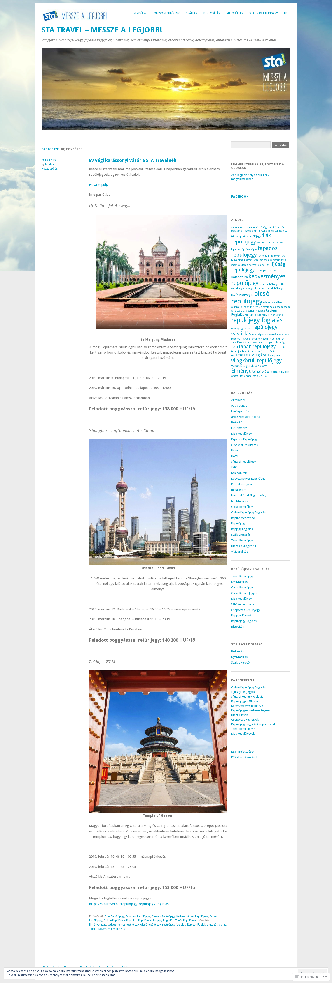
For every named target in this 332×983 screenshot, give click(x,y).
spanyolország (276, 342)
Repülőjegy (145, 920)
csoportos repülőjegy (248, 236)
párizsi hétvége (256, 310)
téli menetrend (281, 351)
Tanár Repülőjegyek (243, 728)
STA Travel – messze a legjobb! (102, 29)
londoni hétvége (268, 284)
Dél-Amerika (239, 428)
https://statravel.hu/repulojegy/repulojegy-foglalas (129, 904)
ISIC (234, 467)
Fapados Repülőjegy (138, 916)
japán (266, 270)
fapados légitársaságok (244, 249)
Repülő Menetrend (243, 518)
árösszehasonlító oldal (246, 416)
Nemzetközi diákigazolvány (248, 495)
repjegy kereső (253, 314)
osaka (279, 306)
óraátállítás (237, 375)
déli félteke (277, 242)
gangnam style (278, 259)
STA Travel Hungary (263, 13)
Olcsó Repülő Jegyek (244, 593)
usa (233, 355)
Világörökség (239, 551)
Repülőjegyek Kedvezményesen (251, 710)
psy (245, 310)
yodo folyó (261, 366)
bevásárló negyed (241, 230)
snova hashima (258, 342)
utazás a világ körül (253, 355)
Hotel (234, 456)
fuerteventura (277, 255)
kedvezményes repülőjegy (123, 924)
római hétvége (258, 338)
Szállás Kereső (240, 662)
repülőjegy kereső (241, 328)
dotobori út (263, 242)
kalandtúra (239, 277)
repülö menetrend (272, 314)
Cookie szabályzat (103, 975)
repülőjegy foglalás (174, 924)
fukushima (237, 259)
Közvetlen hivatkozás (111, 928)
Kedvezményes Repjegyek (247, 705)
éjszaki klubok (281, 371)
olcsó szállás (272, 302)
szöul (234, 347)
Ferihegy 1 (263, 255)
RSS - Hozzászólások (244, 757)
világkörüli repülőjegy (256, 360)
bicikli (255, 230)
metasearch (238, 490)
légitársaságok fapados (251, 288)
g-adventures (251, 259)
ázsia (268, 372)
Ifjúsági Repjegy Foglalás (247, 696)
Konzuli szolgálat (242, 484)
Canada (278, 230)
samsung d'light (276, 338)
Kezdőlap (140, 13)
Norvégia (246, 295)
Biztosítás (211, 13)
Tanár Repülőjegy (185, 920)
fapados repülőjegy (254, 251)
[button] (161, 272)
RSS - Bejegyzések (242, 751)
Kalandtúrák (239, 473)
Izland (258, 270)
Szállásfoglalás (240, 534)
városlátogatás (242, 366)
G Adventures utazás (244, 445)
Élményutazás (97, 924)
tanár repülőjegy (257, 346)
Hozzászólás (50, 168)
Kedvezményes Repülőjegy (192, 916)
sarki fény (236, 342)
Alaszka (242, 227)
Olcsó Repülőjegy (167, 13)
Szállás (191, 13)
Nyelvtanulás (239, 501)
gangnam (264, 259)
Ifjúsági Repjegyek (243, 692)
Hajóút (235, 450)
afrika (234, 227)
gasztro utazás (239, 265)
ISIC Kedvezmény (242, 604)
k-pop (273, 270)
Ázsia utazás (239, 405)
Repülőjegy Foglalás (244, 621)
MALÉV (234, 295)
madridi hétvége (274, 288)
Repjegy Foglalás (163, 920)
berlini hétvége (277, 227)
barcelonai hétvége (257, 227)
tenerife (280, 347)
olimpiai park (238, 306)
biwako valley (266, 230)
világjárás (275, 355)
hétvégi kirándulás (259, 265)
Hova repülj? (98, 185)
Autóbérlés (234, 13)
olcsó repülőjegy (150, 924)
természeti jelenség (261, 351)
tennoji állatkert (240, 351)
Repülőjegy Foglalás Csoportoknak (253, 724)
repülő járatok (260, 334)
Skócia (246, 342)
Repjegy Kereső (241, 615)
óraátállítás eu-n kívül (256, 375)
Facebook (239, 196)
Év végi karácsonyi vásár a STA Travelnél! (132, 160)
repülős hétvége (240, 338)
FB (285, 13)
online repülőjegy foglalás (261, 306)
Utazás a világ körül (243, 546)
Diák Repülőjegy (114, 916)
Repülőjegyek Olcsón (244, 701)
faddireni (51, 149)
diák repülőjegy (251, 238)
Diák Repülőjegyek (243, 733)
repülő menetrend (278, 334)
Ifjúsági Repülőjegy (163, 916)
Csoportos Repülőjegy (245, 610)
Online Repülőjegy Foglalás (120, 920)
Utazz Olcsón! (240, 715)
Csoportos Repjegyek (245, 719)
